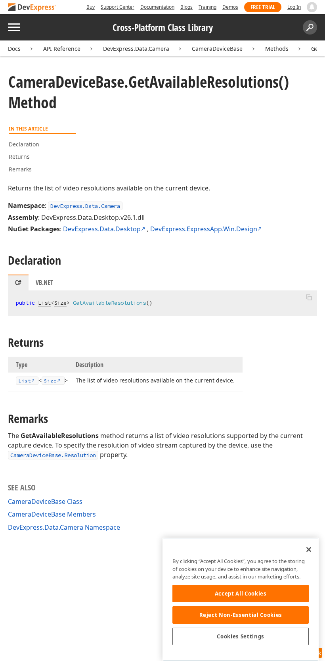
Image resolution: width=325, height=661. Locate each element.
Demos (230, 7)
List (44, 302)
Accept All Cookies (241, 593)
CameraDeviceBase (217, 48)
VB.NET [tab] (44, 282)
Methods (277, 48)
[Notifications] (312, 7)
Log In (294, 7)
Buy (90, 7)
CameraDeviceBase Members (52, 514)
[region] (240, 599)
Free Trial (262, 7)
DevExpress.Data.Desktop (102, 229)
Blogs (186, 7)
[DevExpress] (32, 7)
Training (207, 7)
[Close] (308, 549)
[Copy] (309, 297)
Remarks (20, 169)
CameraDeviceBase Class (45, 501)
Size (60, 302)
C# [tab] (18, 282)
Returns (19, 156)
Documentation (157, 7)
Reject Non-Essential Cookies (240, 615)
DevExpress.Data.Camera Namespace (64, 527)
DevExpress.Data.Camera (136, 48)
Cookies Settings (240, 636)
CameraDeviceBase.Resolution (53, 455)
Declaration (24, 144)
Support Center (117, 7)
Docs (14, 48)
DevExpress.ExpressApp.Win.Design (203, 229)
